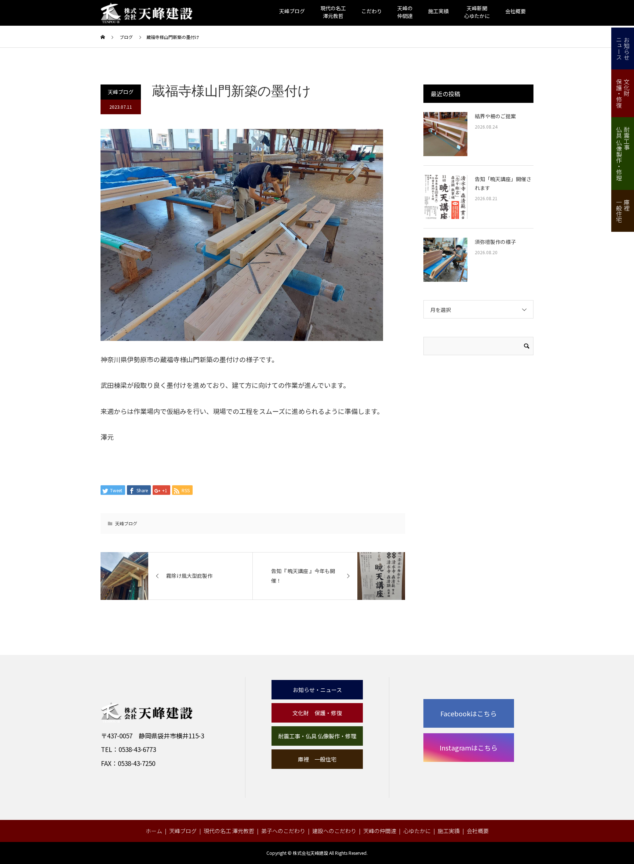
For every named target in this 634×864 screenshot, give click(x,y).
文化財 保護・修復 (317, 713)
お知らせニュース (623, 48)
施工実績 (438, 11)
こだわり (371, 11)
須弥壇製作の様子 (495, 241)
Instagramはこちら (469, 747)
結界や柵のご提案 (495, 116)
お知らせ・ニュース (317, 690)
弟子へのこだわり (283, 831)
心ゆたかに (417, 831)
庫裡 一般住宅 (317, 759)
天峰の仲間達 (379, 831)
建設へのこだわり (334, 831)
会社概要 (515, 11)
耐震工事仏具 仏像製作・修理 (623, 153)
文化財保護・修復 (623, 93)
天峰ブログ (292, 11)
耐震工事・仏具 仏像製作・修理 (317, 736)
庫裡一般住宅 (623, 211)
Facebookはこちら (468, 713)
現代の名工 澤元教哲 (229, 831)
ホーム (154, 831)
